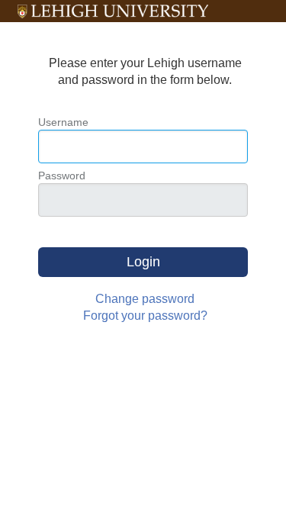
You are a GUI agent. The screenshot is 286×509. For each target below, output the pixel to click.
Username (63, 122)
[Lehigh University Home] (113, 11)
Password (61, 175)
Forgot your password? (145, 315)
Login (143, 261)
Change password (144, 298)
